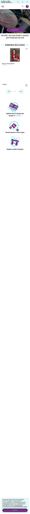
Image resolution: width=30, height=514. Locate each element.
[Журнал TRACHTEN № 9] (15, 55)
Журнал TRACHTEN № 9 (8, 63)
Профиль (22, 2)
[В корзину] (26, 85)
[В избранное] (27, 49)
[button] (15, 30)
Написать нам (27, 2)
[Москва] (18, 2)
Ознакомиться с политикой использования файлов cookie (14, 505)
